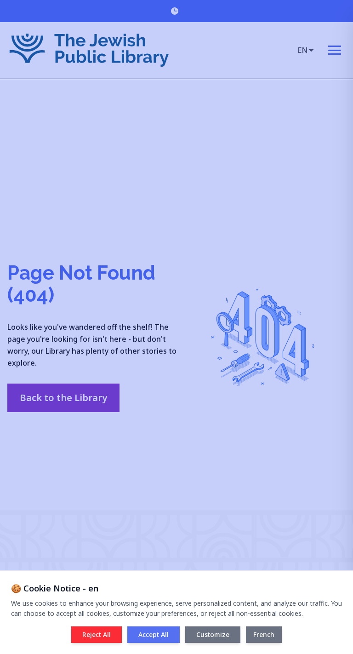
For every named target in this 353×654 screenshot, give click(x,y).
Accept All (153, 634)
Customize (212, 634)
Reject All (96, 634)
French (263, 634)
